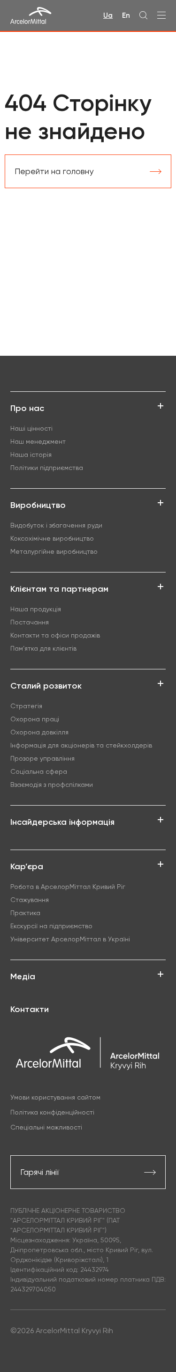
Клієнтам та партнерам (59, 589)
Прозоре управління (42, 758)
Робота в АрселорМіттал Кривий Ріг (67, 886)
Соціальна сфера (38, 771)
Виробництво (38, 505)
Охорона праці (34, 719)
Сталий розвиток (46, 686)
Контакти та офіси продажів (55, 635)
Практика (25, 913)
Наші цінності (31, 428)
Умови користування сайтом (55, 1097)
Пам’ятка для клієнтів (43, 648)
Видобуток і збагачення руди (56, 525)
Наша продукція (35, 609)
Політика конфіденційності (52, 1112)
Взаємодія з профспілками (51, 784)
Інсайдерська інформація (62, 822)
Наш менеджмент (38, 441)
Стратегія (26, 706)
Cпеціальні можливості (46, 1127)
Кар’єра (26, 866)
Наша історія (31, 454)
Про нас (27, 408)
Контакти (29, 1009)
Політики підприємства (46, 467)
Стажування (29, 899)
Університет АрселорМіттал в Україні (70, 939)
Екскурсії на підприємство (51, 926)
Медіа (22, 976)
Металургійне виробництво (54, 551)
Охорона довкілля (39, 732)
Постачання (29, 622)
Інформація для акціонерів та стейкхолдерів (81, 745)
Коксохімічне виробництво (52, 538)
